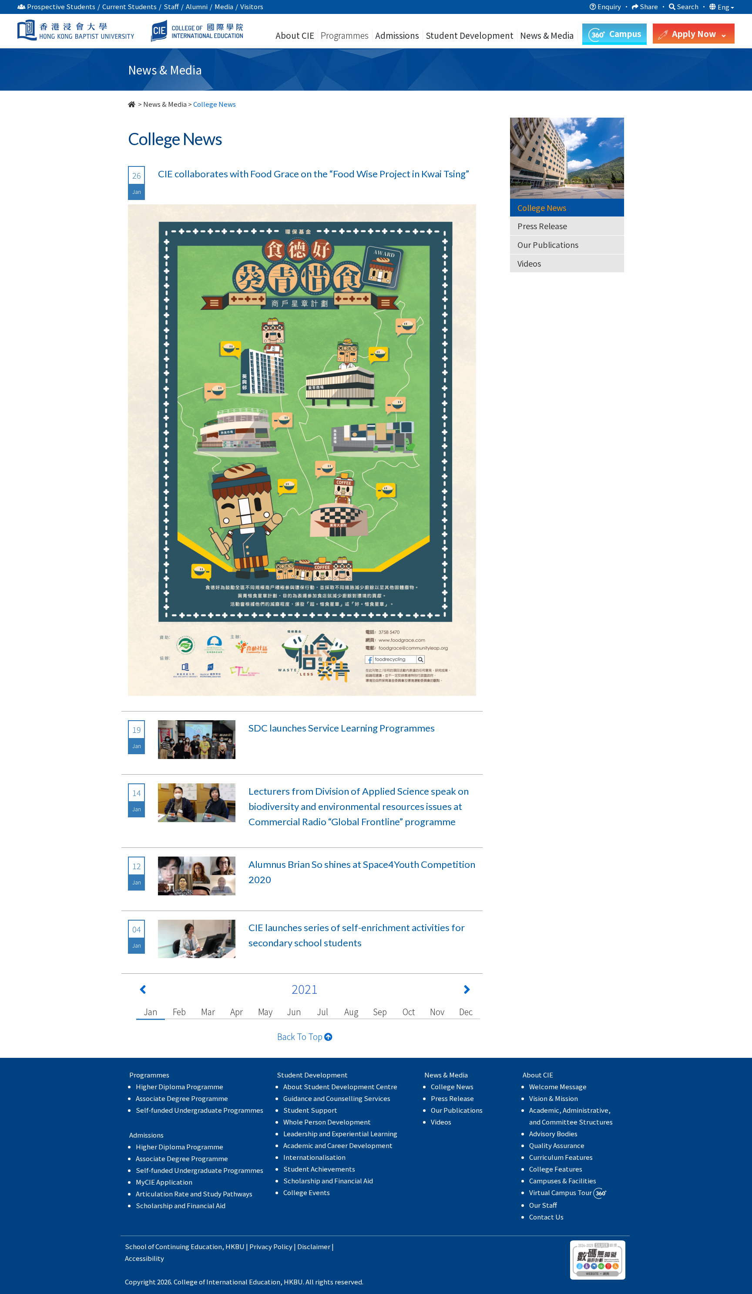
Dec (465, 1011)
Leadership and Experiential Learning (340, 1133)
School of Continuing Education (173, 1246)
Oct (408, 1011)
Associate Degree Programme (182, 1098)
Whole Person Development (327, 1121)
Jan (150, 1011)
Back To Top (300, 1036)
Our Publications (547, 244)
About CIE (294, 35)
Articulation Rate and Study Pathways (194, 1193)
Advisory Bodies (553, 1133)
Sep (379, 1011)
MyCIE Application (164, 1181)
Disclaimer (313, 1246)
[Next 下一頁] (466, 991)
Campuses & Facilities (562, 1180)
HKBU (235, 1246)
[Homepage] (132, 103)
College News (541, 207)
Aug (351, 1011)
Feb (179, 1011)
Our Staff (543, 1204)
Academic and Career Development (338, 1145)
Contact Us (546, 1216)
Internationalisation (314, 1157)
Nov (437, 1011)
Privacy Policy (270, 1246)
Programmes (345, 35)
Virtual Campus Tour (561, 1192)
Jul (322, 1011)
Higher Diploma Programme (179, 1086)
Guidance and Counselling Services (336, 1098)
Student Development (470, 35)
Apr (236, 1011)
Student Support (310, 1109)
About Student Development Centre (340, 1086)
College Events (306, 1192)
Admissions (397, 35)
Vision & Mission (553, 1098)
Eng (724, 7)
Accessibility (144, 1258)
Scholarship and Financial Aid (180, 1205)
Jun (294, 1011)
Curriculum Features (561, 1157)
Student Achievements (319, 1168)
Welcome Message (558, 1086)
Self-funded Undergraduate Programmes (199, 1109)
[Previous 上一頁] (142, 991)
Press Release (542, 225)
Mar (208, 1011)
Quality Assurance (556, 1145)
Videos (529, 263)
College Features (555, 1168)
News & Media (165, 103)
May (265, 1011)
